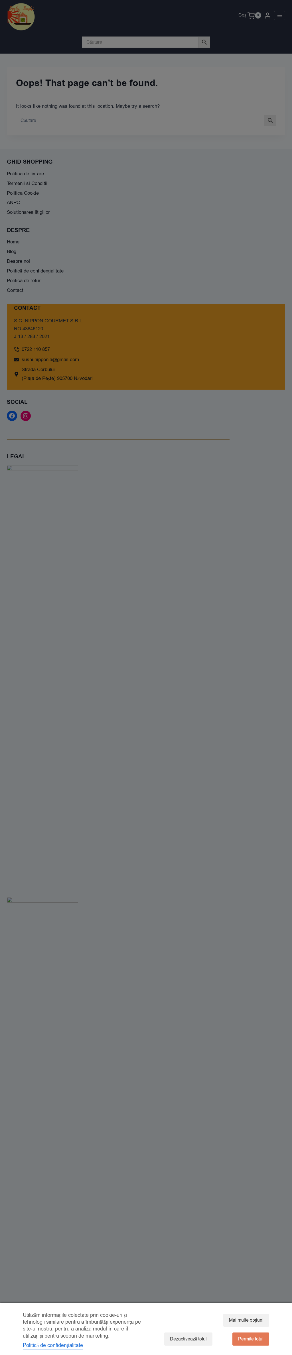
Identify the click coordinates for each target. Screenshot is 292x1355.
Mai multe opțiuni (246, 1320)
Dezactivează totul (188, 1339)
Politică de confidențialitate (53, 1345)
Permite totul (250, 1339)
